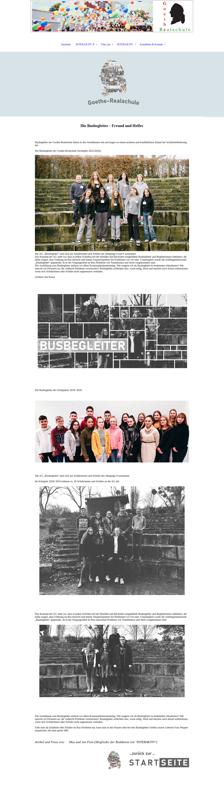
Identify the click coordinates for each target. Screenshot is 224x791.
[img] (112, 16)
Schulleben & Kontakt (151, 44)
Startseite (66, 44)
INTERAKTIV (125, 44)
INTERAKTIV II (85, 44)
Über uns (105, 44)
